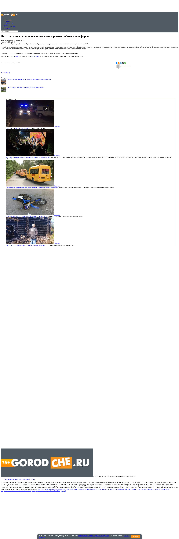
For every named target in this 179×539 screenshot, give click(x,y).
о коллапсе (16, 56)
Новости (8, 20)
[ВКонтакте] (117, 63)
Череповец (5, 72)
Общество (8, 23)
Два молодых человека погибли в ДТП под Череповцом (26, 87)
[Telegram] (121, 63)
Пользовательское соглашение (20, 479)
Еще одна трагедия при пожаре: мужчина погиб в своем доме (26, 245)
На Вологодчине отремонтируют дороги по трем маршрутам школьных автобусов (32, 187)
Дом (6, 25)
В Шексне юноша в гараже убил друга (18, 128)
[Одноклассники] (119, 63)
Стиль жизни (9, 26)
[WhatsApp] (125, 63)
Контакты (7, 479)
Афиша (7, 21)
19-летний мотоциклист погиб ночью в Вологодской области (25, 216)
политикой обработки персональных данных (93, 536)
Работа (7, 28)
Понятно (135, 536)
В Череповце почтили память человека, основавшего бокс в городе (29, 79)
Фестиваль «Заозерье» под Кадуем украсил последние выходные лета (28, 157)
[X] (123, 63)
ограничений (35, 56)
